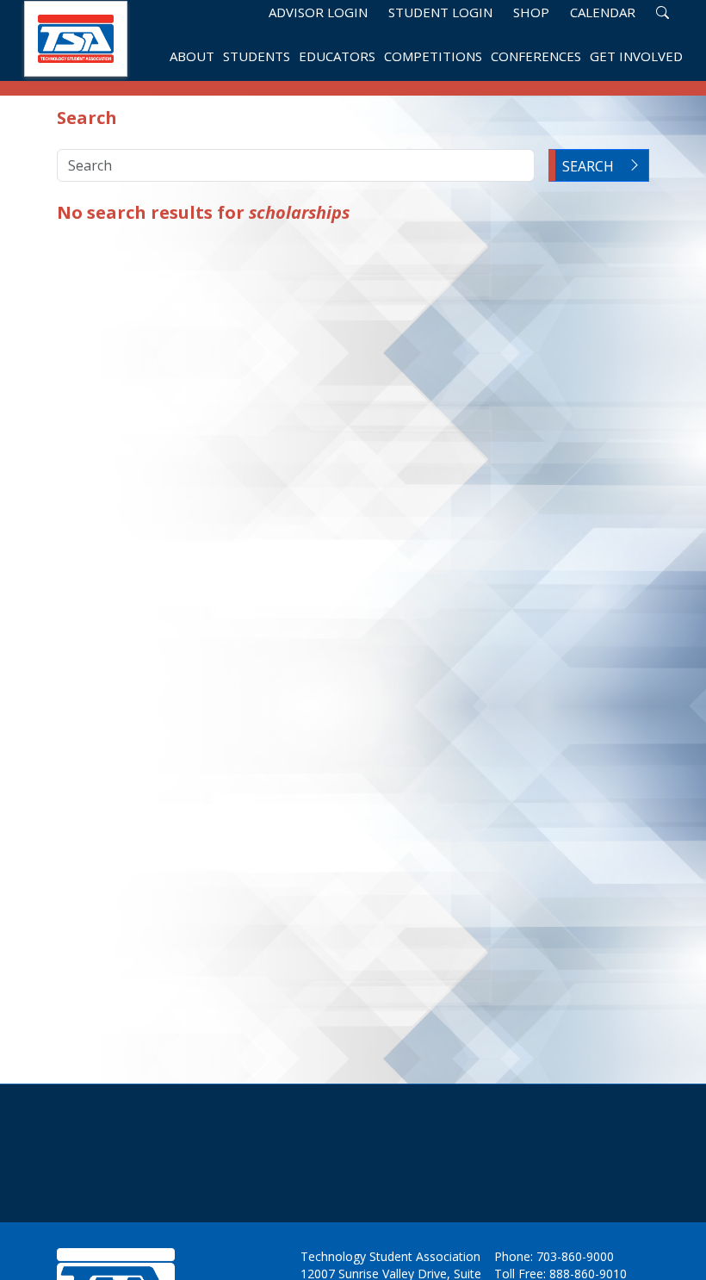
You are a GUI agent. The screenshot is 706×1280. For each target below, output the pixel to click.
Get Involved (636, 57)
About (192, 57)
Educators (337, 57)
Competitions (433, 57)
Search (588, 166)
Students (256, 57)
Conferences (536, 57)
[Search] (662, 12)
